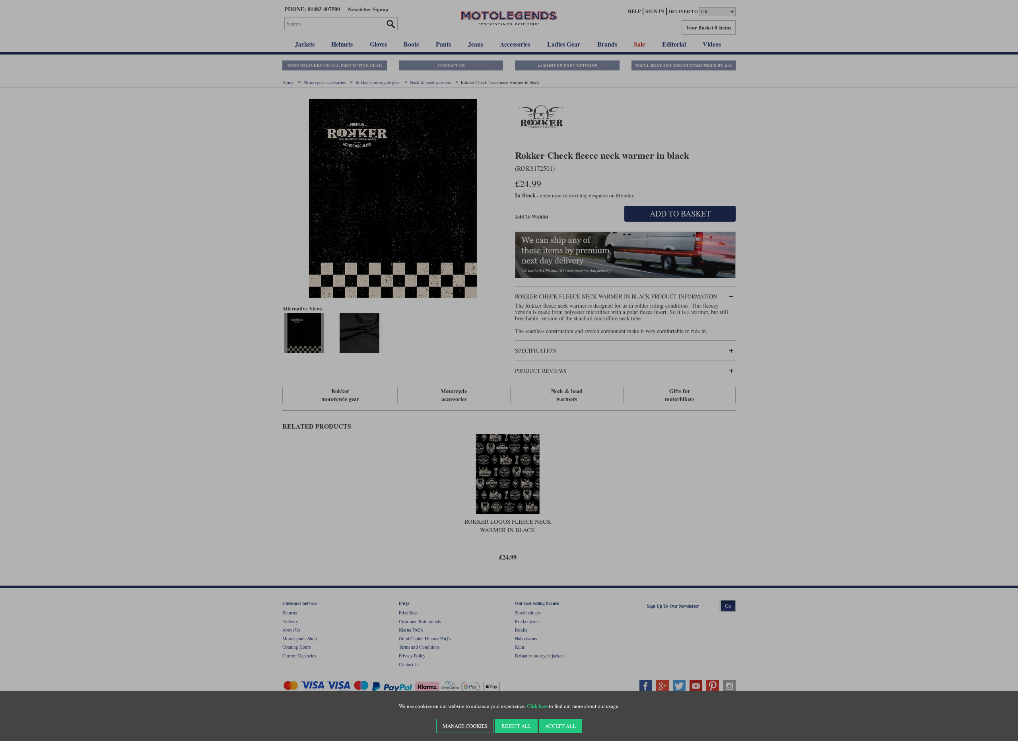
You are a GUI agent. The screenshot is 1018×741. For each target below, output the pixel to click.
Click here (537, 706)
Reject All (516, 725)
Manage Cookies (465, 725)
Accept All (560, 725)
